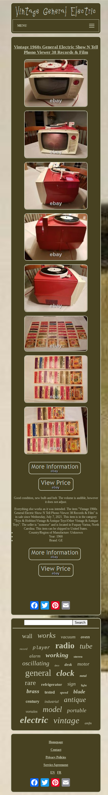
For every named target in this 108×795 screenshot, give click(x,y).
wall (27, 636)
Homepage (56, 742)
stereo (78, 657)
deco (57, 665)
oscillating (35, 663)
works (46, 635)
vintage (66, 720)
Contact (56, 750)
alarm (34, 656)
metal (83, 676)
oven (85, 636)
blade (79, 691)
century (32, 701)
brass (32, 691)
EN (52, 772)
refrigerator (51, 684)
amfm (88, 723)
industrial (52, 702)
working (57, 655)
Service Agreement (56, 765)
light (84, 685)
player (41, 647)
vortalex (31, 712)
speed (64, 692)
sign (71, 684)
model (52, 709)
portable (76, 710)
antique (75, 700)
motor (83, 664)
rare (30, 683)
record (24, 648)
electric (34, 720)
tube (86, 646)
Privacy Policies (56, 757)
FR (59, 772)
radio (64, 645)
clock (65, 673)
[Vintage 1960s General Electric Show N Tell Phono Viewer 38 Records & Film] (55, 83)
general (38, 673)
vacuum (68, 636)
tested (50, 692)
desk (68, 664)
